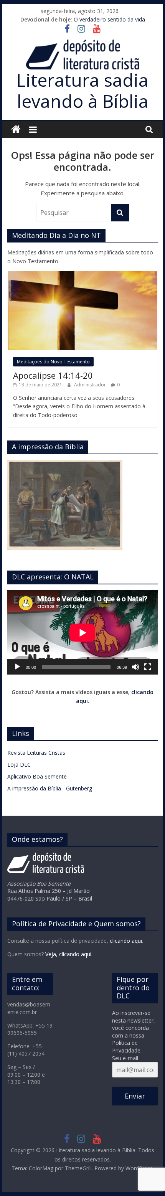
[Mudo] (135, 667)
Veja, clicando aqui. (68, 954)
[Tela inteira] (148, 667)
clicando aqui (126, 940)
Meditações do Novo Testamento (53, 361)
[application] (82, 632)
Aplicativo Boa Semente (37, 776)
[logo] (45, 856)
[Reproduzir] (17, 667)
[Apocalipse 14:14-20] (82, 275)
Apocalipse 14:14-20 (53, 375)
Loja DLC (19, 764)
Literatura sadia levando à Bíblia (82, 90)
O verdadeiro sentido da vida (109, 19)
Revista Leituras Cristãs (36, 752)
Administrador (90, 384)
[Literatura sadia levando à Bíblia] (16, 129)
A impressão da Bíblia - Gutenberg (49, 788)
